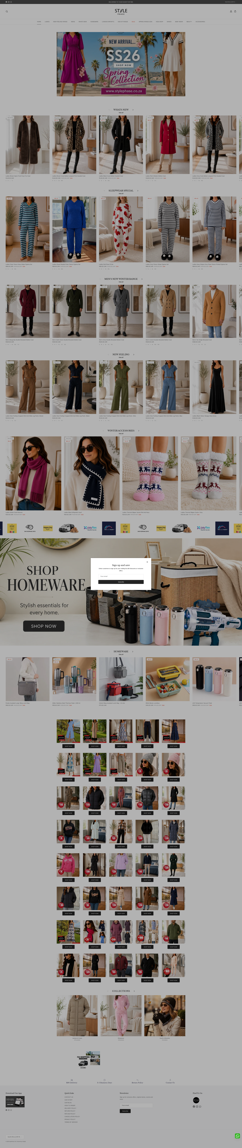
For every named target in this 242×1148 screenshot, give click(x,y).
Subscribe (121, 582)
